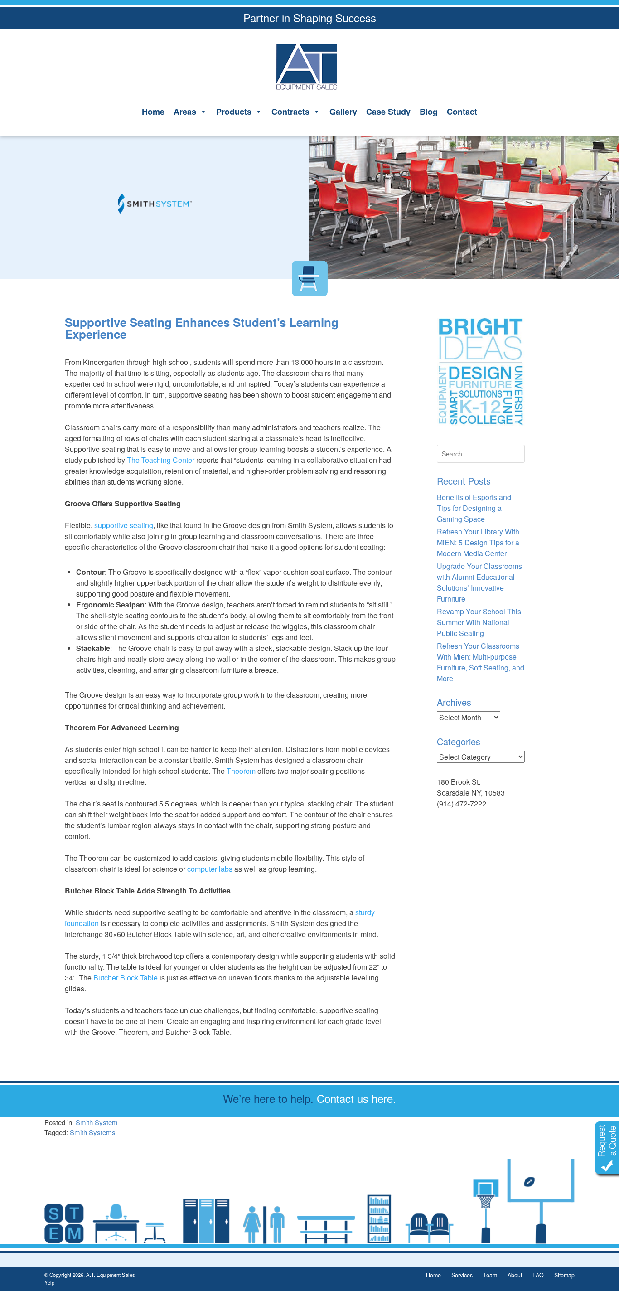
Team (490, 1275)
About (515, 1275)
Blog (429, 111)
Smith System (97, 1122)
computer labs (209, 869)
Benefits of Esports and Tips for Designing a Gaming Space (474, 508)
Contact (462, 111)
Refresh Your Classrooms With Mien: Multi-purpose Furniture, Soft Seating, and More (480, 662)
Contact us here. (356, 1098)
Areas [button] (185, 111)
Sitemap (564, 1275)
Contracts (290, 111)
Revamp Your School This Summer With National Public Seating (479, 622)
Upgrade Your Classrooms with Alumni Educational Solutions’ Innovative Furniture (479, 582)
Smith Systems (93, 1132)
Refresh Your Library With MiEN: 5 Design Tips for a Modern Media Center (478, 542)
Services (462, 1275)
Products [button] (233, 111)
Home (153, 111)
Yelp (49, 1282)
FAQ (538, 1275)
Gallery (343, 111)
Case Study (388, 111)
